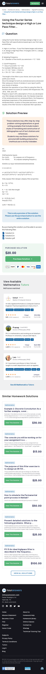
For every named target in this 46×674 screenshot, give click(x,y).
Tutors (4, 645)
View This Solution (12, 423)
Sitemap (26, 628)
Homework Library (14, 10)
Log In (4, 648)
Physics (34, 369)
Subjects (5, 635)
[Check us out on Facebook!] (7, 606)
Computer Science (19, 310)
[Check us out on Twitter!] (15, 606)
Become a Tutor (8, 618)
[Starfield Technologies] (8, 668)
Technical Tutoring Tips (32, 631)
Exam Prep (27, 369)
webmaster (29, 661)
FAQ (3, 622)
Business (27, 310)
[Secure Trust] (28, 668)
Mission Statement (9, 615)
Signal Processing (37, 10)
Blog (3, 651)
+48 (38, 369)
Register (5, 625)
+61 (32, 310)
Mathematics (26, 10)
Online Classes (28, 622)
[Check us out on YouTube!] (19, 606)
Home (4, 10)
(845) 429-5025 (10, 602)
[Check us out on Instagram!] (3, 606)
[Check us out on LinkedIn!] (11, 606)
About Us (26, 612)
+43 (32, 339)
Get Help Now (35, 3)
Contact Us (27, 625)
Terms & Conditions (9, 642)
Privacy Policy (7, 638)
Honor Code (6, 628)
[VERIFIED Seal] (42, 668)
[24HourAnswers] (10, 3)
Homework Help (28, 615)
